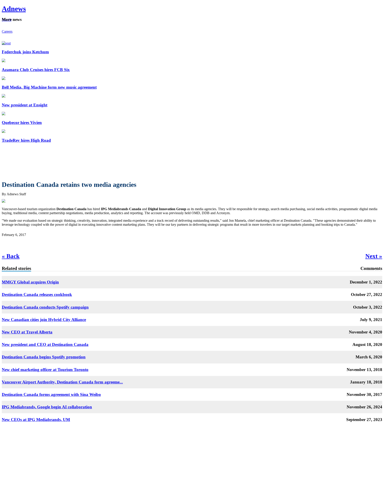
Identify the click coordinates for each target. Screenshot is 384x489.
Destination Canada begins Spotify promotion (44, 357)
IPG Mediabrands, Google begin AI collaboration (47, 407)
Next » (373, 256)
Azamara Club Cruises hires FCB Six (36, 69)
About (6, 43)
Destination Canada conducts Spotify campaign (45, 307)
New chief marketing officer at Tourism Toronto (45, 369)
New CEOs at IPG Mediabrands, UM (36, 419)
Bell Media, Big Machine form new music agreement (49, 87)
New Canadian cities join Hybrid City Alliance (44, 319)
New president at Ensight (24, 105)
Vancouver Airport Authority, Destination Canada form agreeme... (62, 382)
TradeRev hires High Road (26, 140)
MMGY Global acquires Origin (30, 282)
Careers (7, 31)
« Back (11, 256)
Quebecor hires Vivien (22, 122)
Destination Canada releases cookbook (37, 294)
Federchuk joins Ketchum (25, 52)
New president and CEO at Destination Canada (45, 344)
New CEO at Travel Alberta (27, 332)
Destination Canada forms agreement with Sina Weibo (51, 394)
